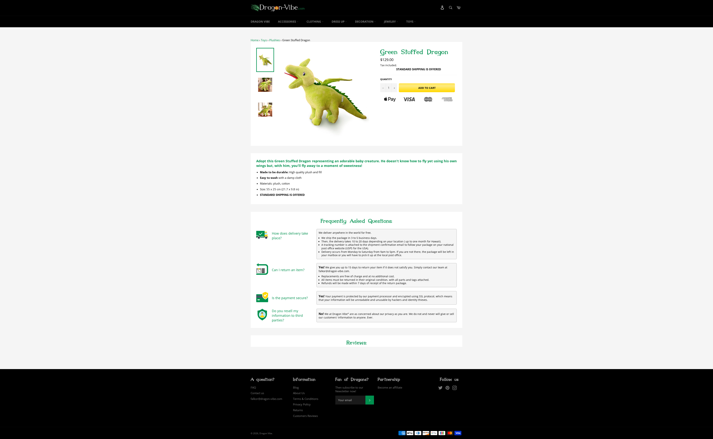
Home (254, 40)
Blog (296, 387)
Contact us (257, 393)
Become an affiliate (390, 387)
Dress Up (338, 21)
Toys (410, 21)
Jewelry (390, 21)
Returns (298, 410)
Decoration (364, 21)
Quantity (386, 79)
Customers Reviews (305, 416)
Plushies (274, 40)
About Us (299, 393)
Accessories (287, 21)
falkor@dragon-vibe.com (266, 399)
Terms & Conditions (305, 399)
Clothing (314, 21)
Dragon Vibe (260, 21)
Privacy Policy (302, 404)
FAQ (253, 387)
